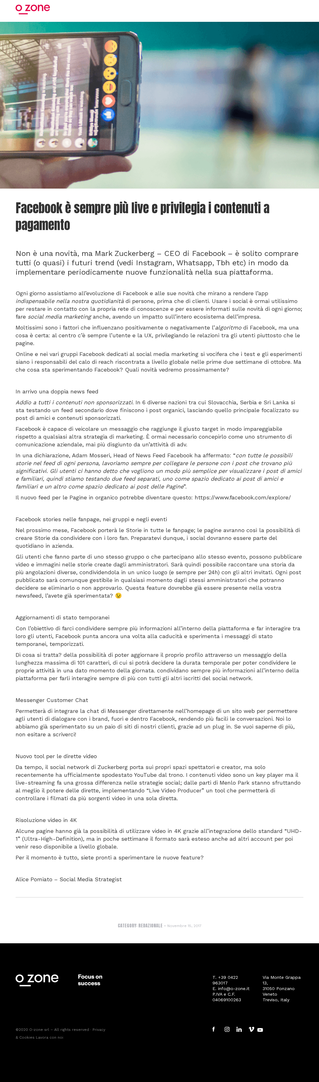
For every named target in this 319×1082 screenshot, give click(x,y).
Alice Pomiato (34, 879)
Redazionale (150, 925)
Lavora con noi (49, 1037)
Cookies (27, 1037)
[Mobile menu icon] (300, 9)
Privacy (99, 1029)
